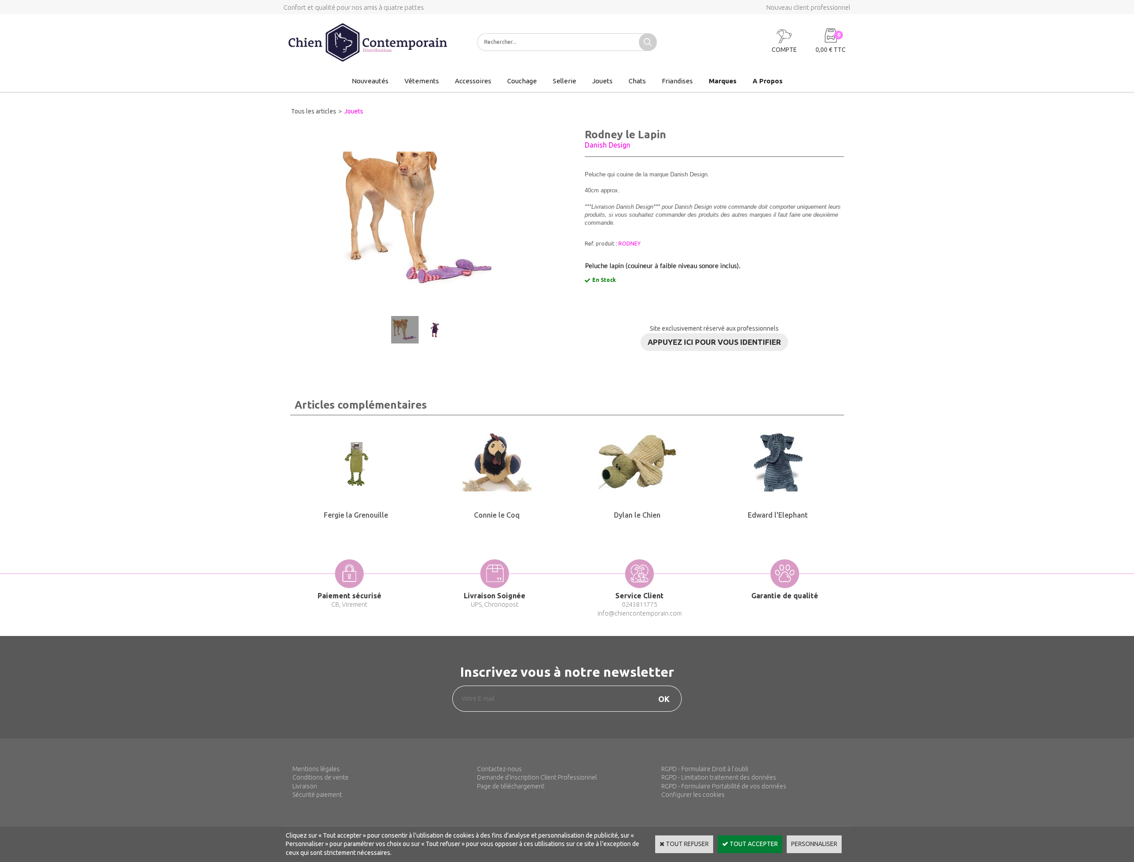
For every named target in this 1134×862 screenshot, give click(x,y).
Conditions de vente (320, 777)
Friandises (677, 81)
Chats (637, 81)
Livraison (304, 786)
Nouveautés (370, 81)
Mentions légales (316, 768)
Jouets (602, 81)
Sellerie (564, 81)
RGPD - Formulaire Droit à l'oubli (704, 768)
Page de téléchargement (510, 786)
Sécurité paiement (317, 794)
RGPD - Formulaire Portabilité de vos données (723, 786)
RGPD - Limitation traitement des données (718, 777)
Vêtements (421, 81)
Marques (723, 81)
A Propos (768, 81)
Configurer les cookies (693, 794)
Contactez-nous (499, 768)
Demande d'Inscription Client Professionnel (537, 777)
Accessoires (473, 81)
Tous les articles (313, 111)
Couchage (522, 81)
